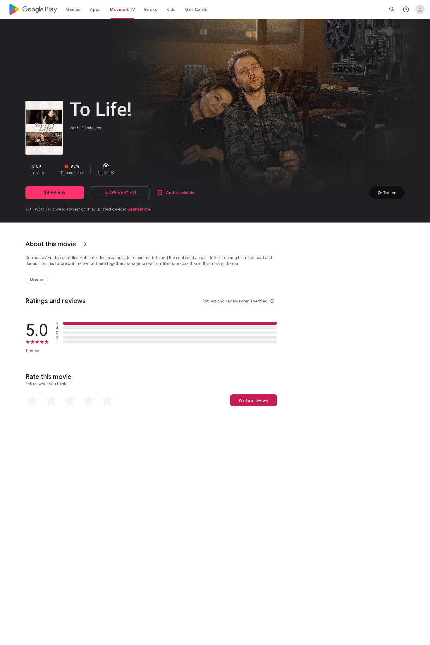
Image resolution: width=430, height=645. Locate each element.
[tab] (73, 9)
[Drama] (36, 279)
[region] (129, 169)
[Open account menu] (420, 9)
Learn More (139, 209)
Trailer (386, 192)
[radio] (32, 401)
